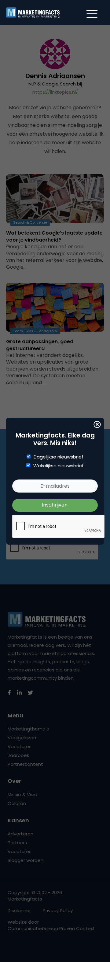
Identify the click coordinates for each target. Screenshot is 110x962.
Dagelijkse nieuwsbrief (58, 457)
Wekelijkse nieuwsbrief (58, 466)
